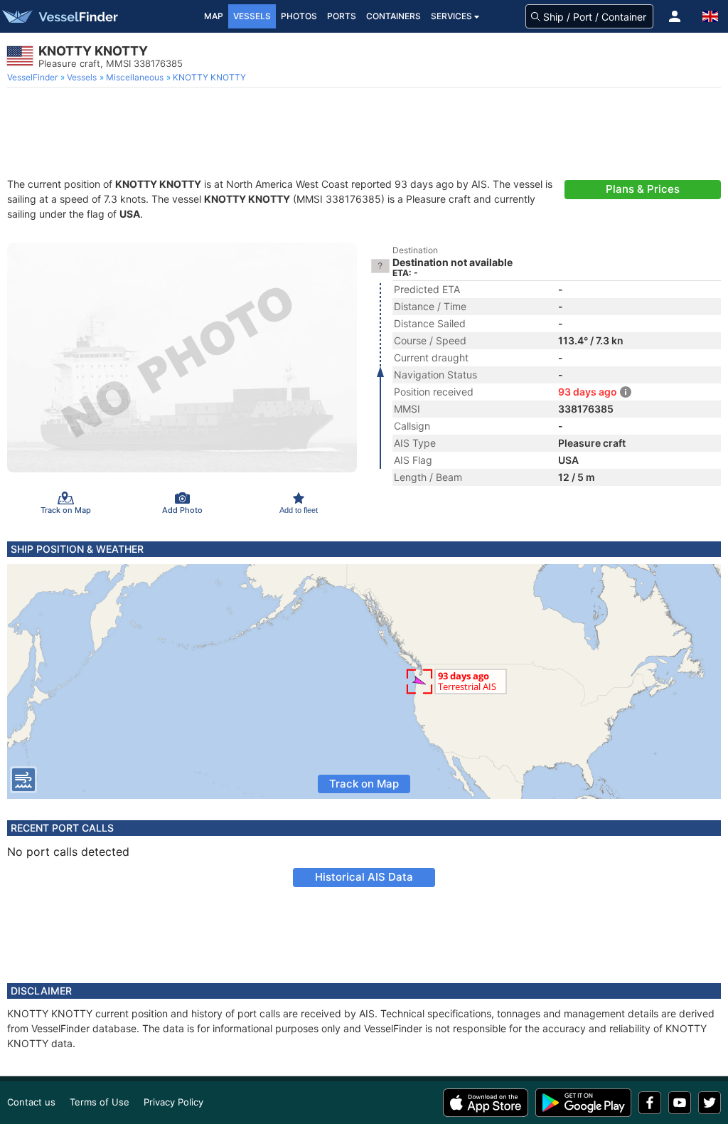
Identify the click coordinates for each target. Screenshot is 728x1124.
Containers (393, 16)
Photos (299, 16)
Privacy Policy (173, 1102)
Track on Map (364, 783)
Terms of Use (99, 1102)
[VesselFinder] (59, 16)
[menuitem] (33, 77)
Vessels (252, 16)
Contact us (31, 1102)
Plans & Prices (643, 189)
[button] (674, 16)
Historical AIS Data (364, 877)
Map (213, 16)
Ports (341, 16)
